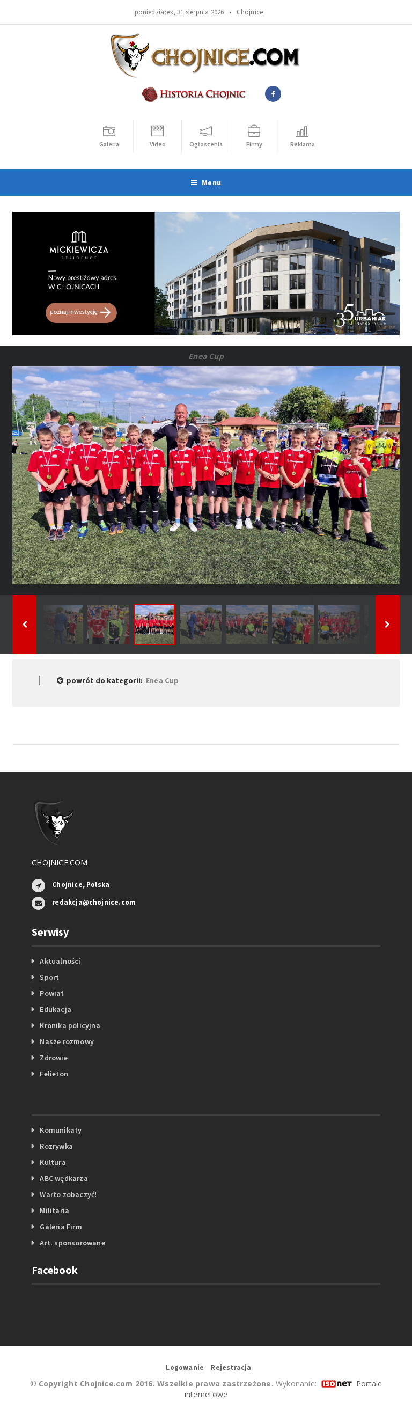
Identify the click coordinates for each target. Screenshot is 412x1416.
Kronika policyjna (70, 1025)
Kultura (52, 1162)
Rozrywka (56, 1146)
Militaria (54, 1210)
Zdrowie (53, 1057)
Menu (211, 182)
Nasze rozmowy (67, 1041)
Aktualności (60, 961)
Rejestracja (231, 1367)
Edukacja (55, 1009)
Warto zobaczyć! (68, 1194)
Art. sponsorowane (72, 1243)
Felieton (54, 1073)
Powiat (52, 993)
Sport (49, 977)
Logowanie (185, 1367)
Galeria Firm (61, 1226)
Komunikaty (61, 1130)
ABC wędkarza (64, 1178)
